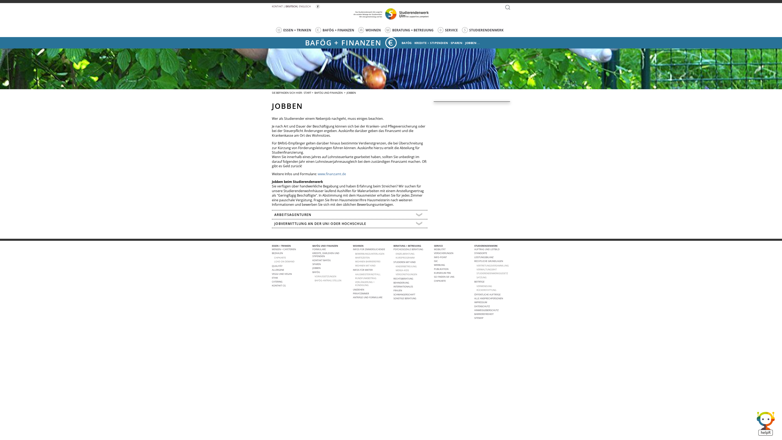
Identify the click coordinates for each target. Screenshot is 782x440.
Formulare (319, 249)
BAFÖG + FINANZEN (338, 30)
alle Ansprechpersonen (488, 298)
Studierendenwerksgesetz (492, 273)
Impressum (480, 302)
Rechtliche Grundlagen (488, 261)
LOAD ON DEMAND (284, 261)
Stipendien (439, 43)
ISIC (436, 261)
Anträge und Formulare (367, 297)
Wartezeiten (362, 257)
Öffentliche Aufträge (487, 294)
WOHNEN (373, 30)
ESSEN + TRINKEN (297, 30)
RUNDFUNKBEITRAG (365, 278)
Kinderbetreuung (406, 266)
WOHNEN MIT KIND (365, 265)
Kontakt (277, 6)
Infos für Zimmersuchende (369, 249)
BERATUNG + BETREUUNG (413, 30)
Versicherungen (443, 253)
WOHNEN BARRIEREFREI (367, 261)
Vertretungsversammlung (493, 265)
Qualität (277, 265)
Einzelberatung (405, 253)
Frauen (397, 290)
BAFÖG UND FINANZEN (328, 93)
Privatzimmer (361, 293)
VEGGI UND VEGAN (282, 273)
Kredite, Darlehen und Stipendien (325, 255)
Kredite (420, 43)
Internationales (403, 286)
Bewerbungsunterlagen (369, 253)
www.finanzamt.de (332, 174)
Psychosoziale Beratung (408, 249)
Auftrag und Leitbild (487, 249)
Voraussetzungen (325, 276)
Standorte (480, 253)
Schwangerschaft (404, 294)
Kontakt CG (279, 285)
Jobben (471, 43)
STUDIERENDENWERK (486, 30)
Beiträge (479, 281)
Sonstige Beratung (404, 298)
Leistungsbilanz (483, 257)
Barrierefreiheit (484, 314)
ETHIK (275, 277)
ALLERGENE (278, 269)
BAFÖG (407, 43)
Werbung (439, 264)
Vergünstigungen (406, 274)
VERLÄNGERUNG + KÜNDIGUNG (365, 283)
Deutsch (291, 6)
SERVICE (451, 30)
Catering (277, 281)
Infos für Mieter (363, 269)
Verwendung (484, 286)
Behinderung (401, 282)
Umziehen (358, 289)
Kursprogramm (405, 257)
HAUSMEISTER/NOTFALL (368, 274)
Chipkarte (440, 280)
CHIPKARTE (280, 257)
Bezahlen (277, 253)
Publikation (441, 269)
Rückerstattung (486, 290)
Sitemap (478, 317)
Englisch (305, 6)
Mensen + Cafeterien (284, 249)
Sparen (456, 43)
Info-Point (440, 257)
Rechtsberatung (403, 278)
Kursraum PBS (442, 272)
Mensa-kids (402, 270)
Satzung (482, 277)
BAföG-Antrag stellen (328, 280)
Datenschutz (482, 306)
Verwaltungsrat (487, 269)
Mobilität (440, 249)
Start (307, 93)
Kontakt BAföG (321, 260)
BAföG (316, 272)
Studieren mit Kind (404, 262)
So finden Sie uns (444, 276)
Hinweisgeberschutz (486, 310)
